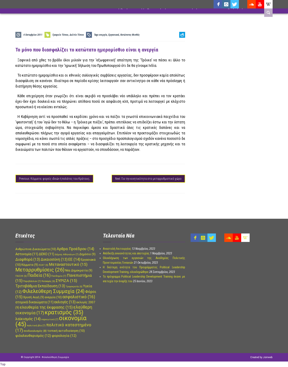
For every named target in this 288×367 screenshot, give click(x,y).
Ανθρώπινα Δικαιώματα (35, 249)
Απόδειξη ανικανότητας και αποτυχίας (126, 253)
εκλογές (65, 302)
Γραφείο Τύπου (60, 34)
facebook (218, 4)
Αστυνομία (26, 254)
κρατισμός (64, 312)
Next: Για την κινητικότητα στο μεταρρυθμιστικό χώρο (148, 178)
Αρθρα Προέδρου (75, 249)
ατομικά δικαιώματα (34, 302)
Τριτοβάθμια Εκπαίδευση (40, 286)
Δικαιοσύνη (54, 259)
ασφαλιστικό (78, 296)
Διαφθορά (27, 259)
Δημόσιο (87, 254)
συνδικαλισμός (35, 330)
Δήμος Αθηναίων (67, 254)
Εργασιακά (113, 34)
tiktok (243, 4)
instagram (226, 4)
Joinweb (267, 357)
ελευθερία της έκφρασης (46, 307)
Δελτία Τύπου (77, 34)
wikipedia (268, 4)
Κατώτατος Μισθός (130, 34)
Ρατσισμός (48, 281)
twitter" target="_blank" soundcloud (234, 4)
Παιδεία (39, 275)
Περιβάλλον (32, 281)
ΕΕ (74, 259)
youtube (260, 4)
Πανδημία (58, 275)
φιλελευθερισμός (33, 336)
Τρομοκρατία (74, 286)
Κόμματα (30, 264)
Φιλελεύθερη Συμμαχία (53, 291)
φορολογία (64, 336)
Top (2, 364)
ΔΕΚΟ (46, 254)
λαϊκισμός (28, 319)
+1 (182, 58)
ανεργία (103, 34)
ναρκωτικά (49, 319)
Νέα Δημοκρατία (78, 270)
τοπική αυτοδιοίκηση (66, 331)
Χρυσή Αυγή (33, 297)
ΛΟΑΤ (43, 265)
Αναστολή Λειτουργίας (117, 248)
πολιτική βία (36, 325)
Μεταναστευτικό (68, 264)
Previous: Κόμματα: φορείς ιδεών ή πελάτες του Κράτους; (54, 178)
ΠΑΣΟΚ (21, 276)
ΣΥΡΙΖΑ (66, 280)
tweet (180, 52)
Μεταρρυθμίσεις (40, 270)
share (180, 45)
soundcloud (251, 4)
